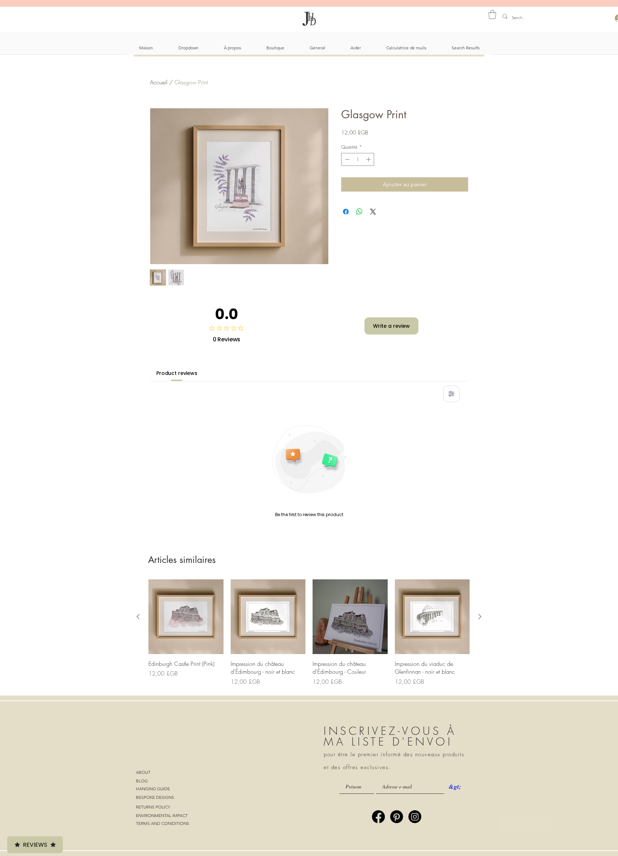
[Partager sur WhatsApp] (359, 211)
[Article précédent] (138, 616)
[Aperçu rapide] (186, 616)
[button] (492, 14)
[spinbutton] (358, 159)
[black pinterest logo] (396, 816)
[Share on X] (373, 211)
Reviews (35, 845)
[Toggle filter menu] (451, 394)
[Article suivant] (480, 616)
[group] (309, 632)
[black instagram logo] (414, 816)
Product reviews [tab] (176, 373)
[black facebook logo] (378, 816)
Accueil (158, 82)
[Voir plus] (526, 824)
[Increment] (369, 159)
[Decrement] (346, 159)
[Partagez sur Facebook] (346, 211)
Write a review (391, 326)
